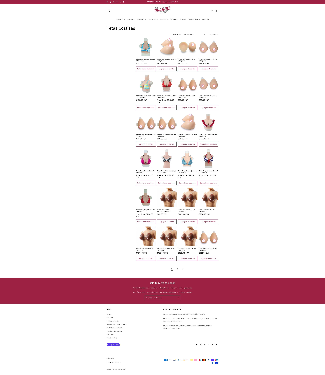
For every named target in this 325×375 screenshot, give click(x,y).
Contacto (110, 317)
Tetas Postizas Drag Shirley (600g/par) (208, 60)
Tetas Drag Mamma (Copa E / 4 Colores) (208, 171)
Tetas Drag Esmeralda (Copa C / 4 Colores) (146, 96)
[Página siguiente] (182, 269)
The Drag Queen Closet (119, 369)
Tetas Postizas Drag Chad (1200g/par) (207, 96)
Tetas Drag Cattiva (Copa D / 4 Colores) (187, 171)
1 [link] (171, 269)
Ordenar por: (177, 34)
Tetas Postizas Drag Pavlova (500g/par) (145, 135)
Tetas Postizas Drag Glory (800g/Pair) (187, 96)
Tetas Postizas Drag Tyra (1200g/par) (186, 210)
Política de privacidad (114, 328)
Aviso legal (110, 334)
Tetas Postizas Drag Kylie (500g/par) (186, 60)
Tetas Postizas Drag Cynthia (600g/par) (166, 60)
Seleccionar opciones (146, 69)
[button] (109, 11)
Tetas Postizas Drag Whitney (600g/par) (164, 210)
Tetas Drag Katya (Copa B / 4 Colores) (145, 210)
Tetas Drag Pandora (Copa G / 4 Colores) (167, 96)
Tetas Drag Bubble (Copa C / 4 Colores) (208, 135)
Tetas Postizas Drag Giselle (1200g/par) (187, 135)
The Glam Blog (112, 338)
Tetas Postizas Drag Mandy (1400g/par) (208, 249)
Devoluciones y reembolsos (117, 324)
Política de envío (113, 321)
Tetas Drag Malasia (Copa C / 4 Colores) (145, 60)
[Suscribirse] (178, 298)
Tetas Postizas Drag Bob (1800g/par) (207, 210)
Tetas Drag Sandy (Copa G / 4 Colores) (145, 171)
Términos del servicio (114, 331)
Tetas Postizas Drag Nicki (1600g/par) (145, 249)
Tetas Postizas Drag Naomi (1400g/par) (166, 249)
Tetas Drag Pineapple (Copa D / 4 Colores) (166, 171)
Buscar (109, 314)
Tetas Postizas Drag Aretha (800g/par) (187, 249)
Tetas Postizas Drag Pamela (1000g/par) (166, 135)
